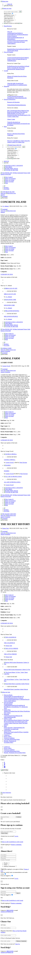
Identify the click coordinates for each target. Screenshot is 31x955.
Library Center (11, 119)
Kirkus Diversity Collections (11, 727)
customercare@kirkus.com (7, 911)
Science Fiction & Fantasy (14, 59)
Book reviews (8, 13)
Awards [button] (6, 70)
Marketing (23, 105)
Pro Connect (7, 21)
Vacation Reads (14, 50)
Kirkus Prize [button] (7, 710)
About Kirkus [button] (7, 730)
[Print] (6, 183)
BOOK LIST (8, 173)
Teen (22, 57)
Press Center (23, 732)
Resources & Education (13, 102)
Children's (13, 43)
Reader (6, 863)
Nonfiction (14, 37)
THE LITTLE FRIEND (10, 654)
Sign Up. (17, 944)
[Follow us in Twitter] (4, 764)
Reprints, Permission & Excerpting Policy (10, 741)
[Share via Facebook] (10, 178)
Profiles (9, 66)
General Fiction (11, 57)
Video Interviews (8, 18)
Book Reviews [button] (8, 26)
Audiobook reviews (9, 15)
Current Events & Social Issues (15, 40)
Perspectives (14, 66)
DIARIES (6, 471)
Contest (15, 732)
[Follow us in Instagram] (4, 765)
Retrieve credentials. (16, 844)
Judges (25, 85)
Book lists (15, 49)
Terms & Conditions (9, 738)
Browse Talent (20, 140)
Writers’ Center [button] (8, 718)
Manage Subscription (15, 98)
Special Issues (17, 96)
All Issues (13, 715)
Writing (9, 105)
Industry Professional (9, 866)
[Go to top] (4, 770)
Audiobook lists (22, 49)
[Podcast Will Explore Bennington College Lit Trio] (17, 664)
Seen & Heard (25, 66)
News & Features (8, 16)
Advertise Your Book (17, 115)
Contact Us (7, 746)
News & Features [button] (8, 52)
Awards (20, 66)
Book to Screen (11, 67)
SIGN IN (9, 4)
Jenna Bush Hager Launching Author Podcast (16, 689)
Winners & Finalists (12, 76)
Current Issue (10, 96)
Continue (19, 817)
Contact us (7, 735)
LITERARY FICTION (7, 274)
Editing (13, 105)
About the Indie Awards (13, 83)
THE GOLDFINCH (9, 643)
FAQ (18, 732)
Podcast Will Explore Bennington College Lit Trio (17, 669)
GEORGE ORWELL (9, 459)
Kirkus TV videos (20, 707)
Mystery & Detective (17, 34)
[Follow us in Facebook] (4, 762)
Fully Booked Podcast (18, 69)
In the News (18, 67)
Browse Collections (12, 133)
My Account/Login (13, 729)
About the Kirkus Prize (20, 711)
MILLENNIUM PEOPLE (11, 316)
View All (9, 31)
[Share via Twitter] (9, 180)
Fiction (15, 33)
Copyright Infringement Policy (12, 739)
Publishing (18, 105)
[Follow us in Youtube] (4, 767)
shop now (3, 193)
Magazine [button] (6, 86)
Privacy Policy (8, 736)
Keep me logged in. (6, 875)
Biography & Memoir (19, 699)
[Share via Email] (9, 181)
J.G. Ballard (5, 206)
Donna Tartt (5, 528)
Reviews (6, 187)
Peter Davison (23, 462)
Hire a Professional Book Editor (12, 720)
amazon (3, 194)
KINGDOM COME (9, 305)
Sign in (3, 869)
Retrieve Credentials (21, 941)
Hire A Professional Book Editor (15, 110)
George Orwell (6, 366)
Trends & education (12, 122)
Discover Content (11, 140)
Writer (6, 864)
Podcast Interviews (9, 20)
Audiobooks (10, 33)
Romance (25, 34)
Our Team (10, 732)
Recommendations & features (18, 123)
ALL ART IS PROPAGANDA (12, 482)
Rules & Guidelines (18, 85)
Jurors (11, 77)
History (13, 39)
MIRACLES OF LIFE (10, 294)
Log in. (16, 836)
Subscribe (24, 98)
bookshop (7, 351)
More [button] (5, 126)
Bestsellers (10, 49)
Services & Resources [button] (9, 99)
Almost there (4, 833)
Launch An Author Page (18, 142)
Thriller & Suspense (13, 696)
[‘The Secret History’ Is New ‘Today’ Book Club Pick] (17, 674)
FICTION (6, 189)
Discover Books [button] (8, 695)
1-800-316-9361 (9, 910)
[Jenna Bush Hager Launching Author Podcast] (16, 683)
